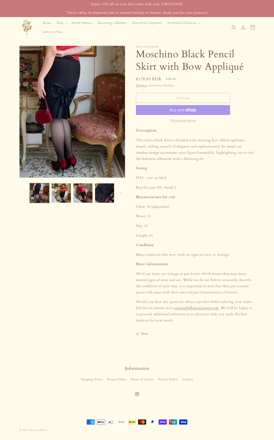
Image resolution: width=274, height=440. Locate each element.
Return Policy (117, 379)
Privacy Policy (168, 379)
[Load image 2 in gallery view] (61, 193)
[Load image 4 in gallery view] (104, 193)
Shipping (141, 85)
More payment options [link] (183, 120)
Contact (187, 379)
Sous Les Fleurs (38, 430)
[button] (61, 22)
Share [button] (144, 333)
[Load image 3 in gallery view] (83, 193)
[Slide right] (120, 193)
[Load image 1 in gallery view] (39, 193)
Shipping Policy (92, 379)
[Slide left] (24, 193)
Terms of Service (142, 379)
